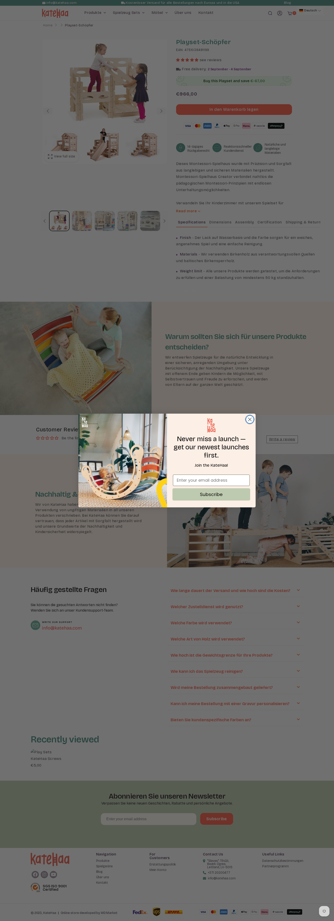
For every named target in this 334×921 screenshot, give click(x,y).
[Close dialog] (250, 419)
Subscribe (211, 494)
